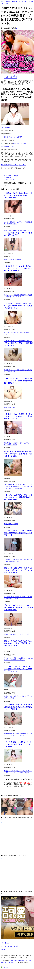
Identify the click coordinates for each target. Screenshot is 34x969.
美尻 (4, 146)
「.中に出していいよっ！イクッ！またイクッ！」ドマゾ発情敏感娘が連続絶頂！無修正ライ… (18, 381)
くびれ (22, 486)
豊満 (9, 224)
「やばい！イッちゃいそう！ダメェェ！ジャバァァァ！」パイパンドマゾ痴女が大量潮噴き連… (18, 268)
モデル (16, 771)
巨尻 (26, 370)
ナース (20, 771)
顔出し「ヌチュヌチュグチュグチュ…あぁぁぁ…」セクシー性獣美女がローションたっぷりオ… (18, 643)
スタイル (7, 488)
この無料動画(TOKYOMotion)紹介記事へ (13, 165)
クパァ (15, 733)
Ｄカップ (8, 486)
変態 (23, 295)
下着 (20, 332)
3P (5, 484)
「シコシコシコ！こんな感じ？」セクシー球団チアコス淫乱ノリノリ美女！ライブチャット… (18, 669)
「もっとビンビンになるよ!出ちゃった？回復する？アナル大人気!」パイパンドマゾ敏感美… (18, 607)
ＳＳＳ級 (29, 486)
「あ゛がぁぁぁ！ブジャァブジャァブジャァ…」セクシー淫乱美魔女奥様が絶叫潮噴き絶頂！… (18, 497)
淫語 (26, 222)
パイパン (15, 297)
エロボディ (13, 484)
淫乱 (29, 222)
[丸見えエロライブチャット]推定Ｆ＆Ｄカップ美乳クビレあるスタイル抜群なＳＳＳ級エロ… (18, 454)
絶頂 (18, 598)
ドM (11, 332)
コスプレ (12, 696)
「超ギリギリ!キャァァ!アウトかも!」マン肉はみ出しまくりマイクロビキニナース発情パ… (18, 744)
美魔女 (22, 559)
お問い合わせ (5, 943)
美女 (22, 488)
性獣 (16, 696)
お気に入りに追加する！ (20, 143)
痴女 (21, 295)
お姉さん (13, 146)
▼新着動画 (7, 177)
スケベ (12, 334)
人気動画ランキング (10, 78)
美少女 (27, 332)
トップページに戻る (10, 76)
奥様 (8, 559)
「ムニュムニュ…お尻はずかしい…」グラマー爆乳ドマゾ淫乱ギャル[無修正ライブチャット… (18, 343)
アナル (19, 634)
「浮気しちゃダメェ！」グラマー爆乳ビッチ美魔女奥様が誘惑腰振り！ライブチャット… (18, 533)
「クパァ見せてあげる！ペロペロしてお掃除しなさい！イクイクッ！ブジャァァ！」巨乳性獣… (18, 707)
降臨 (25, 486)
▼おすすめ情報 (9, 179)
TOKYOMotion (5, 127)
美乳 (19, 297)
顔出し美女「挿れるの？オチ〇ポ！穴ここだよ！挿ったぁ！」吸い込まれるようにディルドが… (18, 233)
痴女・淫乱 (7, 259)
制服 (2, 146)
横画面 (13, 486)
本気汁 (17, 597)
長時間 (17, 486)
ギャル (6, 371)
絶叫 (5, 597)
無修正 (8, 146)
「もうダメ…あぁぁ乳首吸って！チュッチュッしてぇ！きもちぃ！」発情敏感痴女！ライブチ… (18, 416)
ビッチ (12, 598)
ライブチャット (20, 222)
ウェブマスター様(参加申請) (9, 946)
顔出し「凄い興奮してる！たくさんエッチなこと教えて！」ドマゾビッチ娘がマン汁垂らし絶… (18, 570)
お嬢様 (17, 332)
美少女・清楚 (12, 524)
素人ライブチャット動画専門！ (14, 137)
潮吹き (27, 295)
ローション (27, 658)
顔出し (9, 597)
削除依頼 (3, 949)
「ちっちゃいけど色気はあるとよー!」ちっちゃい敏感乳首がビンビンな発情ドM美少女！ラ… (18, 306)
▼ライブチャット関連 (11, 175)
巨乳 (11, 222)
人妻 (7, 224)
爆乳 (14, 222)
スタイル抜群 (14, 488)
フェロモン (13, 559)
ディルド (18, 259)
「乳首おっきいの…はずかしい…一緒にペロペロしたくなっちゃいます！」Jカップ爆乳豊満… (18, 195)
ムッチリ (7, 222)
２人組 (8, 484)
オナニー (14, 371)
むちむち (14, 224)
